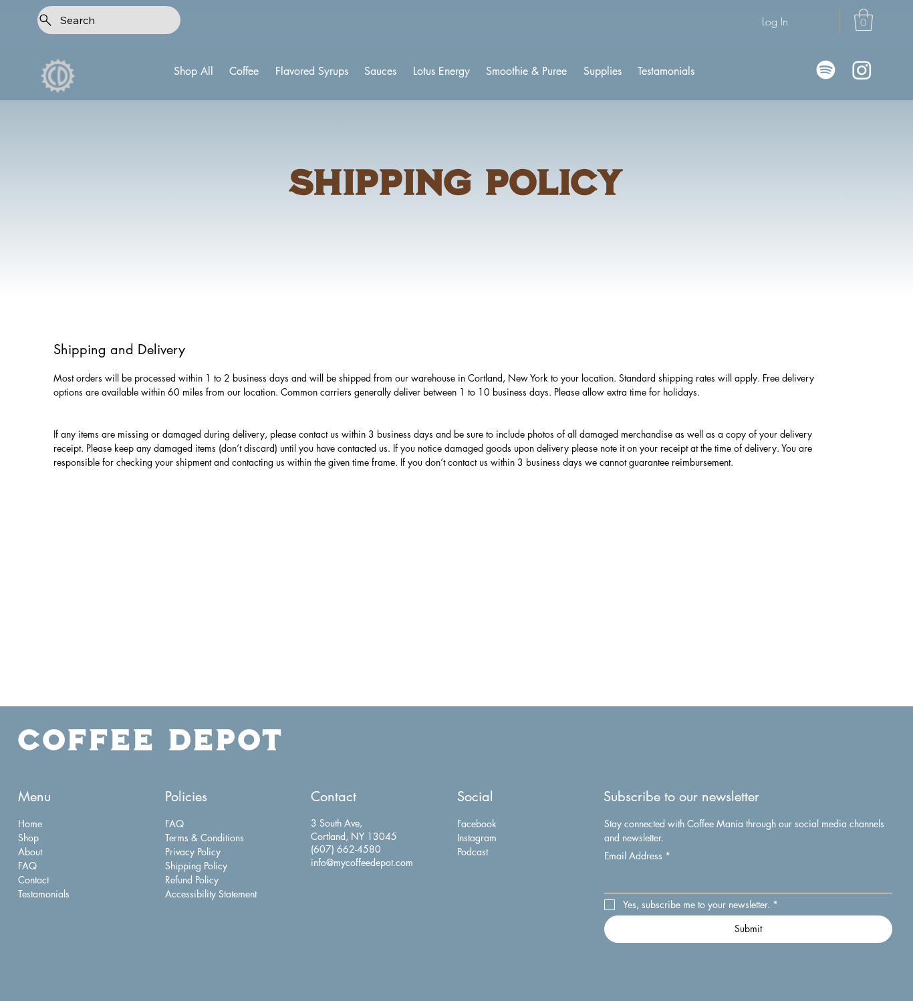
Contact (33, 879)
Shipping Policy (196, 865)
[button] (863, 20)
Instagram (477, 837)
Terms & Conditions (204, 837)
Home (30, 823)
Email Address (637, 855)
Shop (28, 837)
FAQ (27, 865)
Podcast (472, 851)
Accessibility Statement (211, 893)
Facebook (477, 823)
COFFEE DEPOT (151, 738)
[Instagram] (862, 69)
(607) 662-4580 (346, 849)
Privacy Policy (193, 851)
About (30, 851)
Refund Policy (192, 879)
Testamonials (44, 893)
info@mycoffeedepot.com (362, 862)
